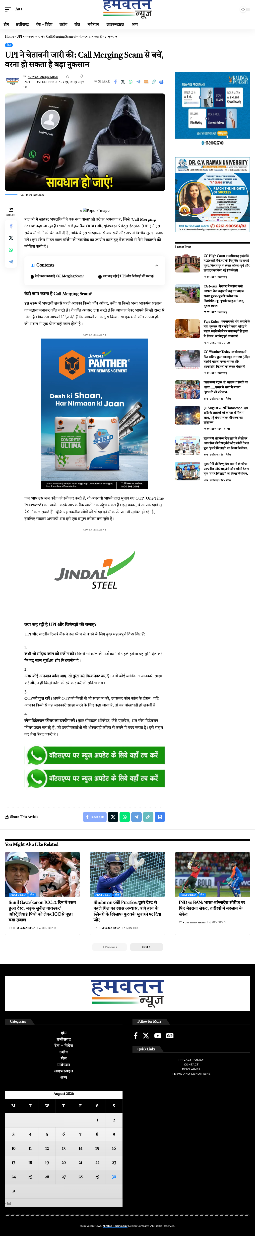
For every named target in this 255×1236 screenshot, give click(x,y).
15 (97, 1149)
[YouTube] (158, 1035)
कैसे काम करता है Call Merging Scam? (59, 276)
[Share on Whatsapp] (130, 82)
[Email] (146, 82)
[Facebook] (135, 1035)
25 (30, 1177)
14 (80, 1149)
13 (63, 1149)
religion (224, 343)
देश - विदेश (226, 399)
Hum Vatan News (24, 928)
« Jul (8, 1203)
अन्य (206, 399)
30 (114, 1177)
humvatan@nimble (43, 77)
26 (47, 1177)
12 (47, 1149)
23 (114, 1163)
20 (64, 1163)
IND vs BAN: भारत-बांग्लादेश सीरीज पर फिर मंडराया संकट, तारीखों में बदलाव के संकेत (212, 908)
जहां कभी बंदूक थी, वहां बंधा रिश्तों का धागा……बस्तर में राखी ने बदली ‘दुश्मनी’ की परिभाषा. (226, 387)
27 (64, 1177)
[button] (9, 9)
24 (13, 1177)
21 (80, 1163)
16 (114, 1149)
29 (97, 1177)
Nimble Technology (115, 1226)
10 (13, 1149)
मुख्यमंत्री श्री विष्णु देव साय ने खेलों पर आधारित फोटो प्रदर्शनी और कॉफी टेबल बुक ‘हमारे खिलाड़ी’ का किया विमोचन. (226, 443)
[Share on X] (123, 82)
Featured (210, 277)
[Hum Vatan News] (127, 9)
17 (13, 1163)
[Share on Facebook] (115, 82)
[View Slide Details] (94, 755)
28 (80, 1177)
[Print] (161, 82)
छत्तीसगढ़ (222, 277)
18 (30, 1163)
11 (30, 1149)
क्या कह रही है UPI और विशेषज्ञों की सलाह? (128, 276)
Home (9, 36)
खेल (9, 45)
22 (97, 1163)
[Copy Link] (153, 82)
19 (47, 1163)
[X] (145, 1035)
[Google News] (170, 1035)
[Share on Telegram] (138, 82)
